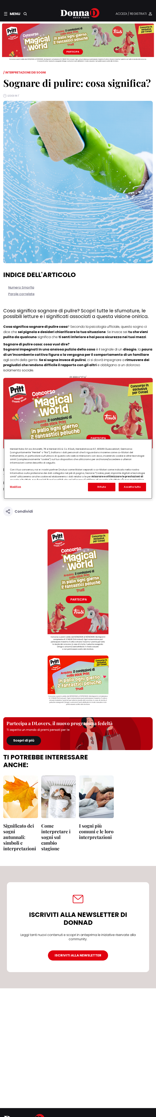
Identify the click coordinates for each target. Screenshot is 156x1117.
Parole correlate (21, 294)
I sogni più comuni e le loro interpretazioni (96, 831)
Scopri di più (23, 740)
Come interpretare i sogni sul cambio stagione (55, 837)
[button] (12, 13)
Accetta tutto (132, 486)
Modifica (15, 486)
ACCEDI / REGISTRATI (131, 14)
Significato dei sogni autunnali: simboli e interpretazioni (19, 837)
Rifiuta (102, 486)
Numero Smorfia (21, 287)
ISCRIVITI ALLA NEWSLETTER (78, 955)
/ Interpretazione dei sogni (24, 72)
